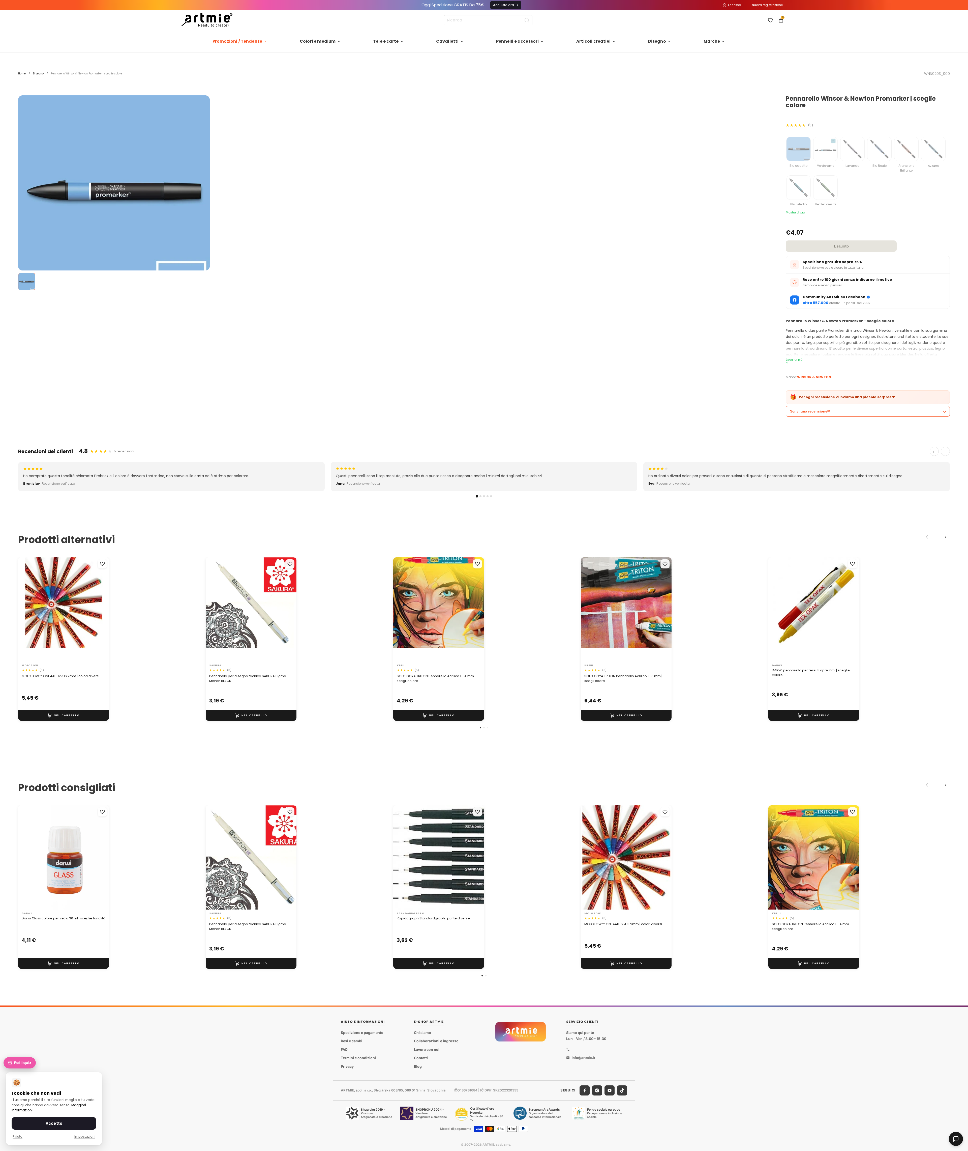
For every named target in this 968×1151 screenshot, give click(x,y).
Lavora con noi (426, 1049)
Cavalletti (447, 41)
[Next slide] (945, 537)
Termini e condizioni (358, 1058)
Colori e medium (318, 41)
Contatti (421, 1058)
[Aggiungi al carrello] (63, 715)
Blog (418, 1066)
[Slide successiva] (100, 609)
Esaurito (841, 246)
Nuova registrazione (767, 5)
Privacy (347, 1066)
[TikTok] (622, 1090)
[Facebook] (585, 1090)
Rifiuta (17, 1136)
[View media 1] (26, 281)
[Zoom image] (114, 191)
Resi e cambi (351, 1041)
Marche (712, 41)
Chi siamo (422, 1032)
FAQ (344, 1049)
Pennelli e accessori (517, 41)
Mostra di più (795, 212)
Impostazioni (84, 1136)
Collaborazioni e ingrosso (436, 1041)
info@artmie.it (583, 1058)
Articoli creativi (593, 41)
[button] (480, 727)
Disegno (657, 41)
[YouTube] (609, 1090)
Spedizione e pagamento (362, 1032)
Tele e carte (386, 41)
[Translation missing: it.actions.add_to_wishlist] (102, 563)
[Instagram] (597, 1090)
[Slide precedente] (27, 609)
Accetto (54, 1123)
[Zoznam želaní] (770, 20)
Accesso (734, 5)
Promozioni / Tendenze (237, 41)
